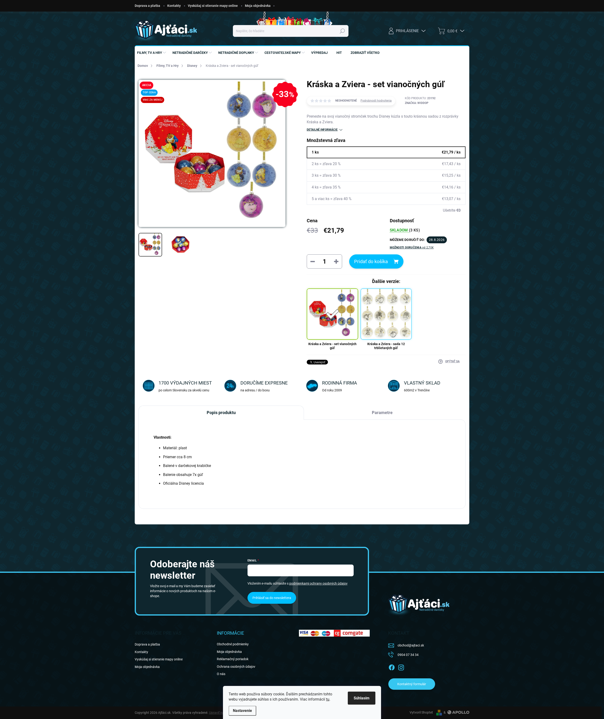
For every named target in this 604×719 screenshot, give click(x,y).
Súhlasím (361, 698)
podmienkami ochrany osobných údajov (318, 583)
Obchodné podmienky (233, 644)
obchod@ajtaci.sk (411, 645)
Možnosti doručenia (412, 247)
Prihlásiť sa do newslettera (271, 598)
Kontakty (174, 6)
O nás (221, 674)
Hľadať (342, 31)
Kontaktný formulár (411, 684)
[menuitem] (152, 52)
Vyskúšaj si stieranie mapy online (213, 6)
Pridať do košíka (371, 261)
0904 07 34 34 (408, 655)
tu (327, 699)
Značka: (416, 103)
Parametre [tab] (382, 412)
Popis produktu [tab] (221, 412)
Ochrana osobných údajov (236, 666)
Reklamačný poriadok (232, 659)
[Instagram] (401, 666)
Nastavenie (242, 710)
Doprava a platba (147, 6)
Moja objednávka (258, 6)
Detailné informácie (322, 129)
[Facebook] (391, 666)
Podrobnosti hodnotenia (376, 100)
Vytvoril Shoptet (421, 712)
